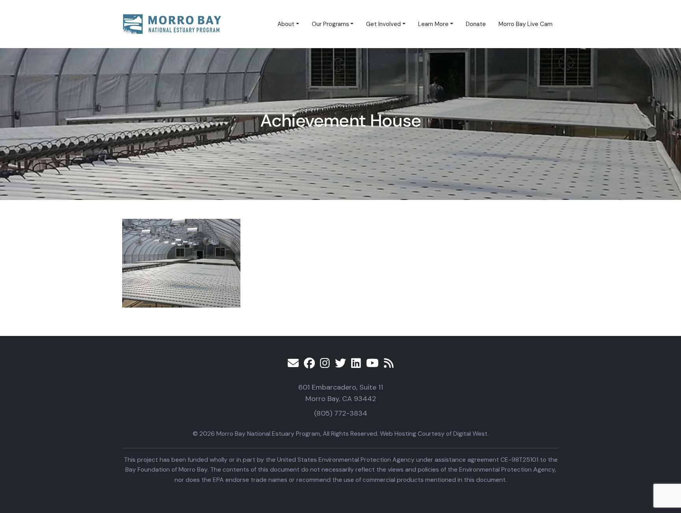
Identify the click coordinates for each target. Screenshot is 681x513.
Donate (476, 24)
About (285, 24)
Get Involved (383, 24)
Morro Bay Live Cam (526, 24)
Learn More (433, 24)
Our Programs (330, 24)
